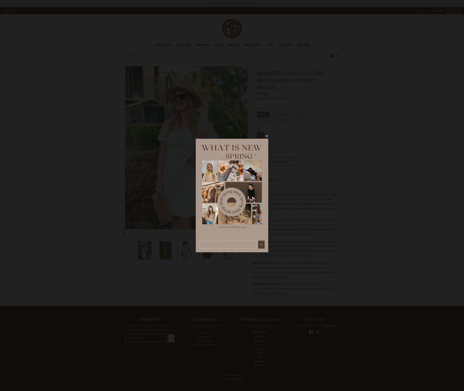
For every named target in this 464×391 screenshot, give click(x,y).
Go (261, 244)
